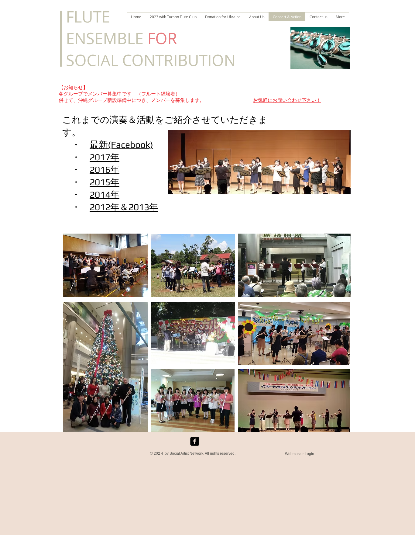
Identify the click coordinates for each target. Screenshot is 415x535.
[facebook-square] (194, 441)
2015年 (104, 182)
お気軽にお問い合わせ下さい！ (287, 100)
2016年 (104, 169)
